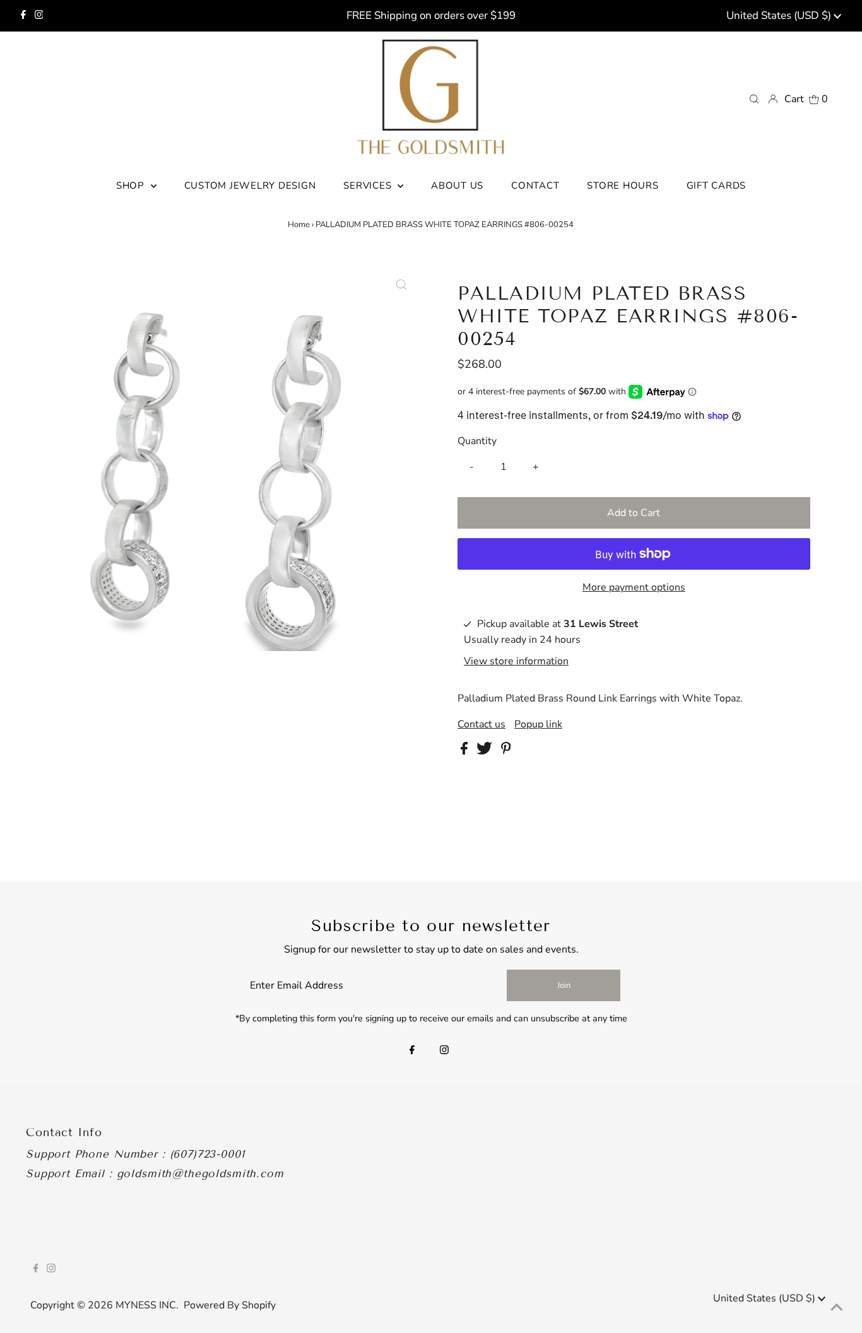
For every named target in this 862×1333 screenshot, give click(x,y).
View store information (516, 660)
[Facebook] (23, 16)
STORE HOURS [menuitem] (622, 185)
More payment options (633, 587)
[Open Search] (754, 98)
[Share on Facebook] (465, 751)
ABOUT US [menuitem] (457, 185)
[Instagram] (39, 16)
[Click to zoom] (401, 285)
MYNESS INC (145, 1305)
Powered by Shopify (230, 1305)
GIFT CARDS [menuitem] (717, 185)
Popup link (538, 724)
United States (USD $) (780, 15)
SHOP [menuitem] (132, 185)
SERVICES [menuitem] (368, 185)
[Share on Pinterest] (506, 751)
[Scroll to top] (836, 1307)
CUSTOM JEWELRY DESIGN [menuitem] (250, 185)
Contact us (481, 724)
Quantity (477, 441)
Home (299, 224)
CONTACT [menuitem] (535, 185)
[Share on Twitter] (485, 751)
